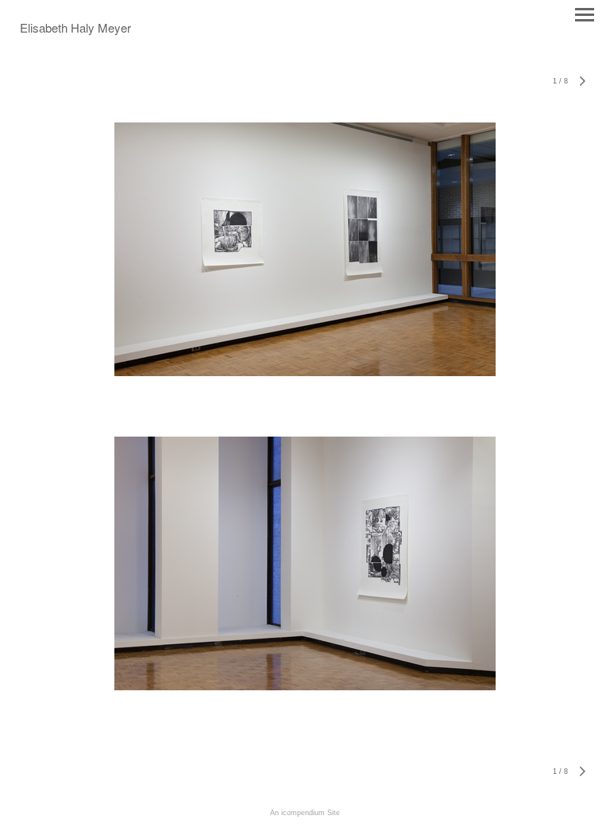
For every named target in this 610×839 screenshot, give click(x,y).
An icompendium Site (305, 813)
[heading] (75, 29)
